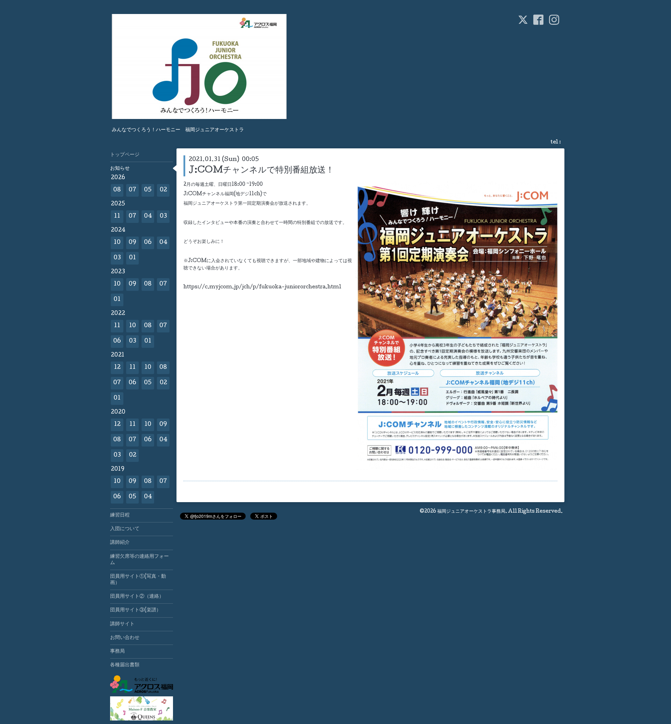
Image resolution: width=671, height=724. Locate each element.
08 (117, 190)
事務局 (117, 651)
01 (132, 258)
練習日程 (120, 515)
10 (117, 243)
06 (148, 243)
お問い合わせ (124, 638)
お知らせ (120, 168)
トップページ (124, 155)
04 (148, 216)
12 (117, 368)
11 (117, 216)
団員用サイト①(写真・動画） (138, 580)
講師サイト (122, 624)
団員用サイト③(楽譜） (135, 610)
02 (163, 190)
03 (163, 216)
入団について (124, 529)
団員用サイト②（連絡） (137, 596)
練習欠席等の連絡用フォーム (139, 560)
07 (132, 190)
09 (132, 243)
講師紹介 (120, 543)
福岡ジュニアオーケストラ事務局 (471, 511)
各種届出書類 (124, 665)
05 (148, 190)
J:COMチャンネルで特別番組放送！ (261, 170)
